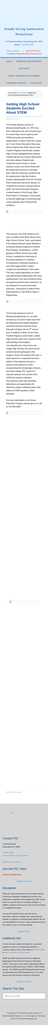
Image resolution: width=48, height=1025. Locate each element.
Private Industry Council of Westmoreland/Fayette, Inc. (24, 14)
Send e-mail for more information (15, 855)
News (19, 792)
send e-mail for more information (17, 952)
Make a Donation (15, 51)
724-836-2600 (27, 44)
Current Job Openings (11, 875)
